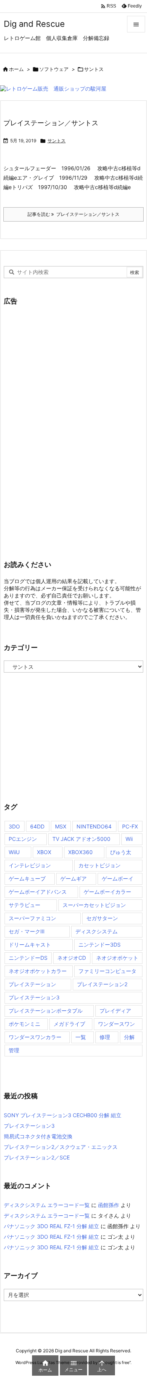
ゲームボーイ (117, 878)
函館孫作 (108, 1205)
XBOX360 (80, 852)
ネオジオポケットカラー (38, 971)
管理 (14, 1050)
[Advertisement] (60, 427)
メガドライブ (69, 1024)
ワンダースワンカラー (35, 1037)
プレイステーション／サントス (50, 123)
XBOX (44, 852)
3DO (14, 826)
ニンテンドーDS (28, 958)
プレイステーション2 (102, 984)
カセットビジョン (99, 865)
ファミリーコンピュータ (107, 971)
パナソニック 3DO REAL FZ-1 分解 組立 (51, 1226)
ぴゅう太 (120, 852)
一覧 (80, 1037)
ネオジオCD (71, 958)
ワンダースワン (116, 1024)
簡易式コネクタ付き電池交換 (38, 1136)
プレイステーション (32, 984)
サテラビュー (24, 905)
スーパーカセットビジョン (94, 905)
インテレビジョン (30, 865)
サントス (56, 140)
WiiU (14, 852)
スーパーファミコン (32, 918)
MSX (60, 826)
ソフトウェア (54, 69)
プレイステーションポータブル (46, 1010)
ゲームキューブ (27, 878)
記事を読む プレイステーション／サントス (73, 214)
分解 (129, 1037)
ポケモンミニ (24, 1024)
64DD (37, 826)
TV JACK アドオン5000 (81, 839)
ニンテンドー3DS (99, 944)
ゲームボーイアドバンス (38, 891)
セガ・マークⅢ (26, 931)
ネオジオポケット (117, 958)
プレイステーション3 (34, 997)
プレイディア (115, 1010)
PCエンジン (23, 839)
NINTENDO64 (94, 826)
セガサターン (102, 918)
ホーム (16, 69)
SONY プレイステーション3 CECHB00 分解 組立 (62, 1115)
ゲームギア (73, 878)
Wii (129, 839)
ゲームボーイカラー (107, 891)
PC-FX (130, 826)
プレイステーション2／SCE (37, 1157)
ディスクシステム (96, 931)
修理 (105, 1037)
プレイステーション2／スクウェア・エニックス (61, 1147)
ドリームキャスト (30, 944)
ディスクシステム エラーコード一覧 (47, 1205)
